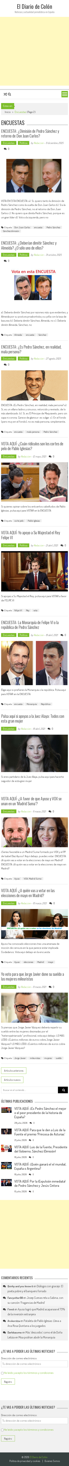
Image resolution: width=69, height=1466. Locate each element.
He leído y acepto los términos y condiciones (29, 1373)
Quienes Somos (52, 1461)
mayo (50, 962)
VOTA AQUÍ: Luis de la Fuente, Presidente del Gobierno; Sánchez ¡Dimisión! (40, 1149)
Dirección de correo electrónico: (19, 1358)
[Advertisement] (34, 51)
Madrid (40, 962)
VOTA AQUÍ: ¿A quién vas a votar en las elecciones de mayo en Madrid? (28, 892)
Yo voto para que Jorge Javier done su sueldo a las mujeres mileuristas (32, 976)
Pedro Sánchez (53, 227)
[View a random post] (5, 94)
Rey (27, 610)
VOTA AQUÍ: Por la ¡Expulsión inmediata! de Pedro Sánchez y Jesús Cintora (39, 1183)
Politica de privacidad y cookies (24, 1461)
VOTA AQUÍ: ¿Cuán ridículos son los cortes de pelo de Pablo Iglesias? (32, 446)
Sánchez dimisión (11, 231)
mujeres (48, 1058)
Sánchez (42, 334)
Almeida (18, 334)
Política (23, 143)
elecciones (28, 962)
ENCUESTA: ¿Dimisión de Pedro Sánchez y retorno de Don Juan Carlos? (30, 133)
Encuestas (9, 143)
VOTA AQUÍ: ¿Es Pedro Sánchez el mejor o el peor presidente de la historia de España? (40, 1112)
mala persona (33, 431)
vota (35, 610)
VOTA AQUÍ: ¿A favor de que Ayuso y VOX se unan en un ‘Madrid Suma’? (31, 801)
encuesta (38, 227)
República (45, 704)
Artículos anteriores (13, 1070)
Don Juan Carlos (22, 227)
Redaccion (39, 142)
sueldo (59, 1058)
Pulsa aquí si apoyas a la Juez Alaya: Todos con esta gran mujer (32, 718)
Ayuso (17, 878)
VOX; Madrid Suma (32, 878)
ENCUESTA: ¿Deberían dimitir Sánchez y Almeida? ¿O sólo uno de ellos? (28, 245)
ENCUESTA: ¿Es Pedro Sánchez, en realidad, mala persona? (31, 349)
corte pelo (19, 520)
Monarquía (32, 704)
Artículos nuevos (12, 1079)
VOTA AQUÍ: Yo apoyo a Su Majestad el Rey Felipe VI (30, 534)
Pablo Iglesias (34, 520)
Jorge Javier (20, 1058)
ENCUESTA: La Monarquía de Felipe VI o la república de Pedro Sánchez (30, 624)
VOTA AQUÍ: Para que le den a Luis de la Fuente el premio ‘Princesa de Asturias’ (39, 1132)
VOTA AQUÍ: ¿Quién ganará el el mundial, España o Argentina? (40, 1166)
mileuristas (35, 1058)
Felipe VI (18, 610)
